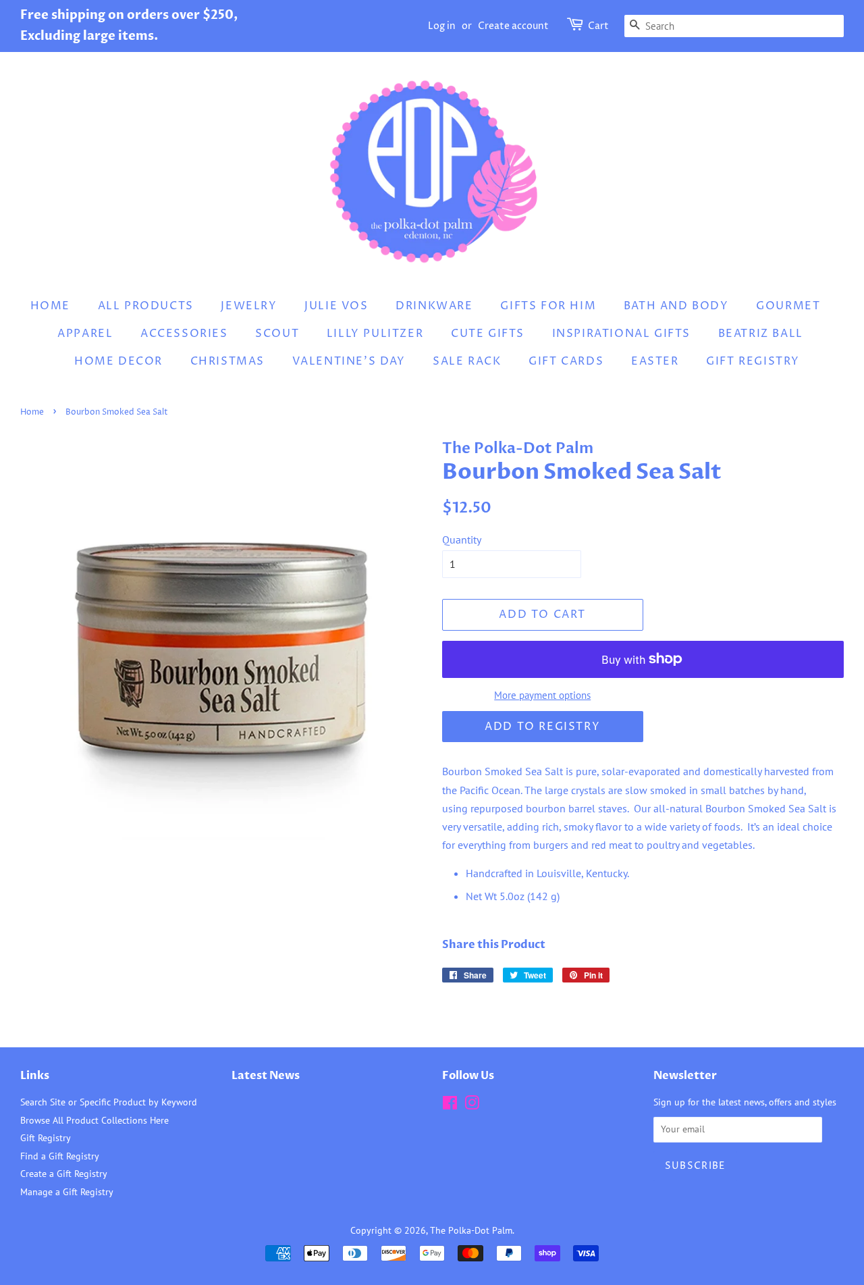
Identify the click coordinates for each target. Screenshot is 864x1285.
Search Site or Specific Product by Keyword (108, 1102)
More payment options (542, 695)
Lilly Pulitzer (375, 333)
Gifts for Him (548, 305)
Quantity (461, 539)
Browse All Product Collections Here (94, 1120)
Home (50, 305)
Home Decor (118, 361)
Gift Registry (753, 361)
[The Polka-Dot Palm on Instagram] (471, 1105)
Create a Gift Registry (63, 1174)
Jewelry (249, 305)
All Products (146, 305)
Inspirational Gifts (621, 333)
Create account (513, 26)
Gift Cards (566, 361)
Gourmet (788, 305)
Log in (442, 26)
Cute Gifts (487, 333)
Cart (598, 26)
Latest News (266, 1075)
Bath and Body (676, 305)
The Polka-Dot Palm (471, 1230)
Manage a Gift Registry (66, 1192)
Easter (655, 361)
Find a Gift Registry (59, 1156)
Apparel (85, 333)
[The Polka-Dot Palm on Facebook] (450, 1105)
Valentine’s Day (349, 361)
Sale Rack (467, 361)
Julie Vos (336, 305)
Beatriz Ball (760, 333)
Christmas (227, 361)
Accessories (184, 333)
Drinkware (434, 305)
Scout (277, 333)
